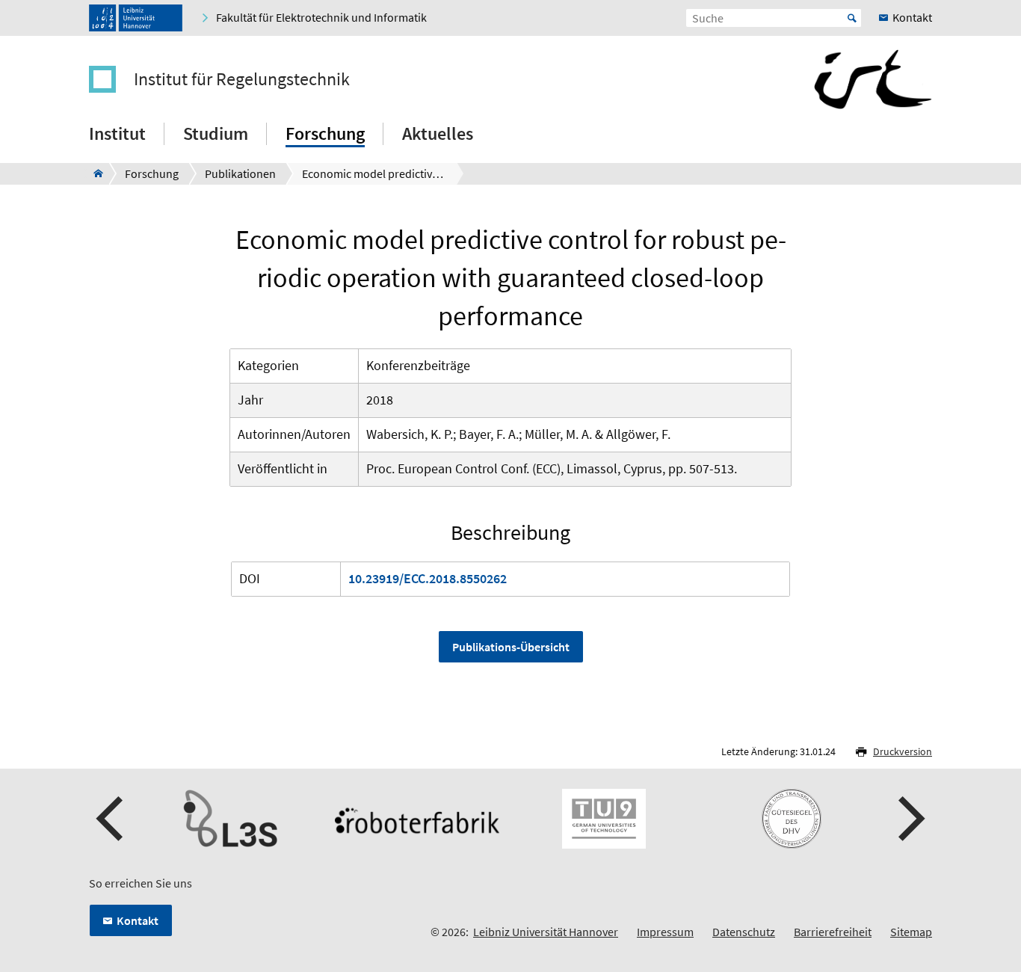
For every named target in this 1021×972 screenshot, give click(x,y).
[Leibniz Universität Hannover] (135, 17)
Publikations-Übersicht (511, 646)
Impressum (665, 931)
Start (852, 18)
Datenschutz (743, 931)
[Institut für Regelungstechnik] (94, 173)
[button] (111, 818)
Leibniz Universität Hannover (545, 931)
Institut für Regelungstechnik (242, 79)
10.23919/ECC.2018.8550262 (427, 578)
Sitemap (911, 931)
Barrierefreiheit (833, 931)
